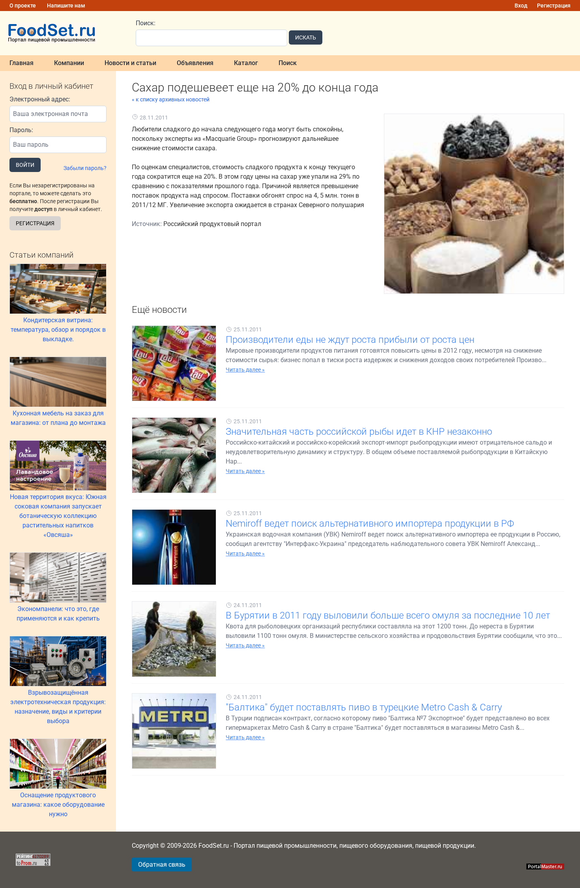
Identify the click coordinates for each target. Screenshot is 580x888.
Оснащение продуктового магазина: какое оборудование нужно (58, 804)
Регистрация (554, 5)
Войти (25, 165)
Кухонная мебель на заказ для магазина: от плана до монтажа (58, 417)
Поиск (288, 63)
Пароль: (21, 130)
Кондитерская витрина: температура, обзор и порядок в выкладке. (58, 329)
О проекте (22, 5)
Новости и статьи (130, 63)
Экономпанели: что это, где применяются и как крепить (58, 613)
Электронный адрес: (39, 99)
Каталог (246, 63)
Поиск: (145, 23)
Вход (521, 5)
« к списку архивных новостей (171, 99)
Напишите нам (66, 5)
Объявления (195, 63)
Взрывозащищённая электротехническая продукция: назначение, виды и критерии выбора (58, 707)
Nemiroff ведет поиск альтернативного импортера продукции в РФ (370, 523)
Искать (305, 37)
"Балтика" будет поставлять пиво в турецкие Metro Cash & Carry (364, 707)
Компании (69, 63)
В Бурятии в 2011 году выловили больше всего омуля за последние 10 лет (388, 615)
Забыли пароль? (85, 168)
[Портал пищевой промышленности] (63, 33)
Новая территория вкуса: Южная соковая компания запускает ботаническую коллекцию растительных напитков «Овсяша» (58, 515)
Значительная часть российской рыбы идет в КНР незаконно (359, 431)
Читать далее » (245, 369)
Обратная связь (161, 864)
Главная (21, 63)
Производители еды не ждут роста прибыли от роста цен (350, 339)
